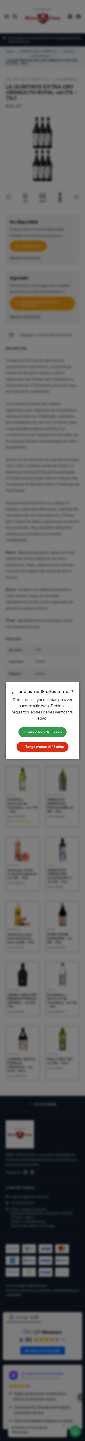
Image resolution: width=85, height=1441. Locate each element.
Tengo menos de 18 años (44, 747)
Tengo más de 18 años (44, 732)
